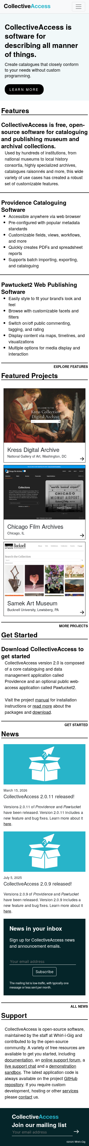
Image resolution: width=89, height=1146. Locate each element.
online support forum (60, 1060)
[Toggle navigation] (78, 6)
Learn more (24, 89)
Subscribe (44, 971)
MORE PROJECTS (73, 625)
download (42, 712)
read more (42, 706)
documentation (19, 1060)
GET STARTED (76, 724)
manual (42, 699)
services (70, 1090)
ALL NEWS (79, 1006)
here (7, 823)
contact (25, 1097)
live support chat (20, 1066)
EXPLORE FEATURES (71, 366)
